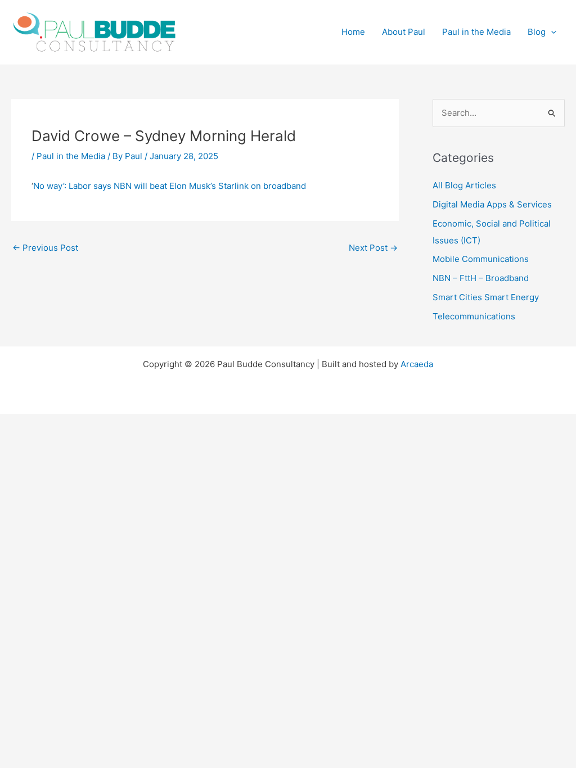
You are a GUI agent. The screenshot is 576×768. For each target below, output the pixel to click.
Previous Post (45, 247)
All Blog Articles (464, 185)
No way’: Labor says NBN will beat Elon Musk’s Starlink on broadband (169, 185)
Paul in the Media (71, 156)
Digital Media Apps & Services (492, 204)
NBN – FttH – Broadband (481, 278)
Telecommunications (474, 316)
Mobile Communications (481, 259)
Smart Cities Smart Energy (486, 297)
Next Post (373, 247)
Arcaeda (416, 364)
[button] (551, 32)
